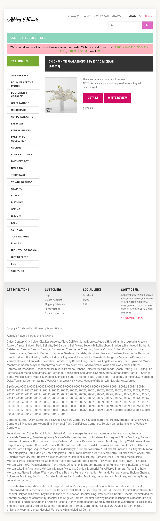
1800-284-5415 (125, 47)
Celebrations (20, 103)
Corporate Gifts (22, 116)
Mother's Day (20, 161)
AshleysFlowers (34, 328)
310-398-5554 (77, 51)
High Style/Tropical (24, 250)
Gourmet (17, 147)
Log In (87, 15)
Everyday (17, 123)
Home (12, 37)
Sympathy (17, 270)
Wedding (16, 188)
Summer (16, 216)
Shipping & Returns (55, 304)
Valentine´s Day (21, 182)
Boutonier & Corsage (19, 94)
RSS (85, 304)
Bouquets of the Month (22, 84)
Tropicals (18, 175)
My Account (74, 15)
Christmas (18, 110)
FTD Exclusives (21, 130)
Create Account (53, 300)
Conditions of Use (54, 313)
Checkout (117, 15)
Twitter (86, 300)
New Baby (17, 168)
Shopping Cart (101, 15)
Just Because (20, 236)
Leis (13, 264)
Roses (15, 195)
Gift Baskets (19, 257)
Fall (14, 223)
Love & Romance (21, 154)
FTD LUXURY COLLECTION (18, 139)
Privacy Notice (52, 309)
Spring (15, 209)
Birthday (17, 202)
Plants (16, 243)
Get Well (17, 229)
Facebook (88, 295)
